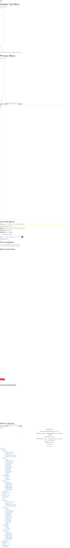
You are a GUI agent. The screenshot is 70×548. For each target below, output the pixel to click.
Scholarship (8, 470)
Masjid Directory (8, 485)
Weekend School (6, 493)
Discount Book (8, 460)
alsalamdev (22, 224)
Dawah (6, 459)
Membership (5, 497)
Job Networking (8, 463)
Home (4, 449)
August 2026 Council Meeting (21, 328)
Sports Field (8, 472)
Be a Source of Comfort (20, 315)
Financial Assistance (9, 462)
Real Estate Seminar (19, 290)
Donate (4, 494)
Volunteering (8, 490)
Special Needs (8, 471)
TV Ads (7, 474)
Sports (6, 476)
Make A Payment (6, 495)
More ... (2, 379)
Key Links (5, 481)
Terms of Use (49, 446)
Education (7, 239)
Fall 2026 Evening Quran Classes (22, 265)
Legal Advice (8, 464)
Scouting (7, 478)
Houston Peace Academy (10, 456)
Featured (5, 451)
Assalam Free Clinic (9, 452)
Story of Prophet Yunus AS (21, 353)
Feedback (7, 482)
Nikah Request (8, 466)
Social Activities (6, 475)
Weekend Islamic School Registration (24, 341)
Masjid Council (8, 486)
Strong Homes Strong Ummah (22, 252)
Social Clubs (8, 479)
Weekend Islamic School (10, 455)
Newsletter (5, 491)
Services (4, 457)
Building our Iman (18, 366)
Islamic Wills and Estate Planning (23, 303)
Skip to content (3, 6)
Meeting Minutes (9, 487)
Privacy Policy (49, 444)
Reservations (8, 468)
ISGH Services (8, 483)
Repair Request (8, 467)
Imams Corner (8, 453)
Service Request (9, 489)
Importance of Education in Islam (22, 277)
